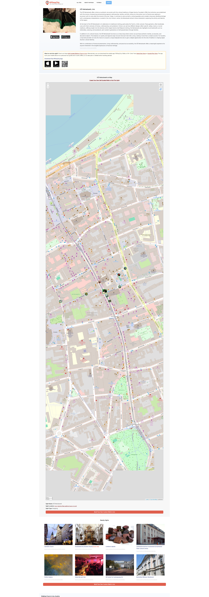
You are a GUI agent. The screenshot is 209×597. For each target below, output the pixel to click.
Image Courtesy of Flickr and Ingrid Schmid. (84, 580)
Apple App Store (141, 54)
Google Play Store (153, 54)
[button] (104, 291)
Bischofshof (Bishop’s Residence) (145, 577)
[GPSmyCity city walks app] (54, 3)
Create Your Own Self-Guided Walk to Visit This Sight (104, 80)
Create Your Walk (89, 3)
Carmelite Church (48, 547)
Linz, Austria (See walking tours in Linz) (66, 506)
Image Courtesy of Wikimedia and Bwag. (83, 549)
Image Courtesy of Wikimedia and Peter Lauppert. (54, 549)
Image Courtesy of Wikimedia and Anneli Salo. (146, 551)
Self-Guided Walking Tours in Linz (77, 54)
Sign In (109, 3)
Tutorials (99, 3)
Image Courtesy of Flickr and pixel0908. (88, 48)
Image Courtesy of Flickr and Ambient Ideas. (53, 580)
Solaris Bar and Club (80, 577)
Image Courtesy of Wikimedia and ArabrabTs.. (115, 580)
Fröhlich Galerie (48, 577)
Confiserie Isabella (110, 547)
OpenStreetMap (153, 499)
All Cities (79, 3)
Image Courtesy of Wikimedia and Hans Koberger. (146, 580)
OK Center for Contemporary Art (114, 577)
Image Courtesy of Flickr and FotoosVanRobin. (115, 549)
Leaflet (147, 499)
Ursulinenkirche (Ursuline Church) (84, 547)
